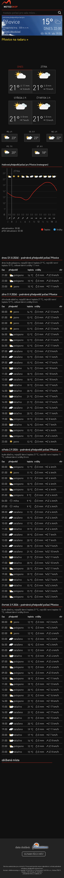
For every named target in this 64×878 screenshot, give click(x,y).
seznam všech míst (34, 854)
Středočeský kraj (10, 27)
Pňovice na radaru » (15, 39)
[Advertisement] (32, 53)
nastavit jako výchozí (11, 31)
